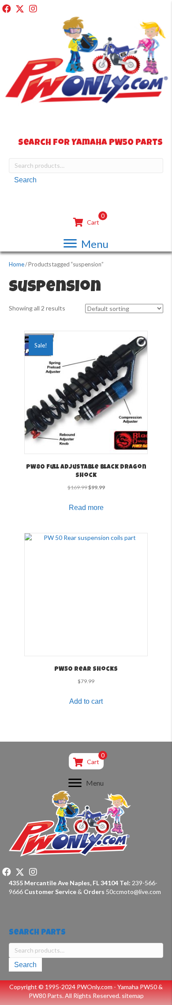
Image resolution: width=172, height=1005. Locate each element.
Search (25, 180)
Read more (86, 507)
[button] (6, 8)
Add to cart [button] (86, 701)
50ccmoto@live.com (133, 891)
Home (16, 264)
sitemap (133, 995)
